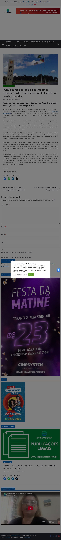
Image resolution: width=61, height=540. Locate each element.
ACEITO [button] (31, 274)
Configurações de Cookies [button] (20, 274)
